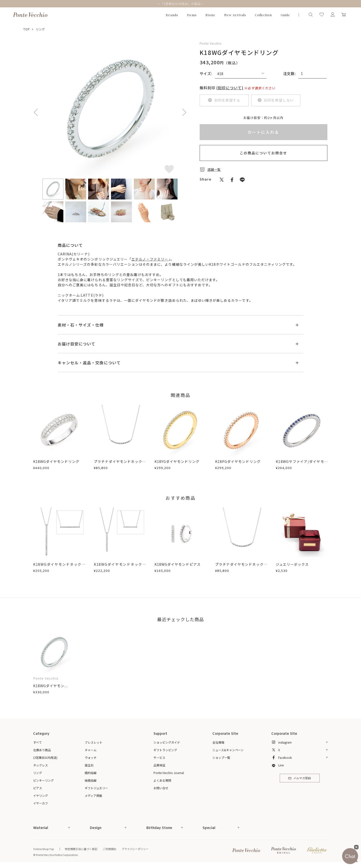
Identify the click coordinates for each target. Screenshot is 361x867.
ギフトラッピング (165, 750)
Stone (210, 15)
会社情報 (218, 742)
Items (192, 15)
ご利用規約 (109, 849)
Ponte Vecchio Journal (168, 773)
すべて (37, 742)
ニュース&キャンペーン (228, 750)
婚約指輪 (91, 773)
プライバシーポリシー (135, 849)
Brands (172, 15)
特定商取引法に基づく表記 (81, 849)
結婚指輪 (91, 780)
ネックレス (40, 765)
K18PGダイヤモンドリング (238, 461)
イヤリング (40, 795)
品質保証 (159, 765)
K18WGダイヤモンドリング (56, 461)
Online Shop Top (43, 849)
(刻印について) (229, 87)
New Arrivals (235, 15)
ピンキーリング (43, 780)
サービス (159, 757)
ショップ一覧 (221, 757)
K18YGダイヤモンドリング (176, 461)
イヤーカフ (40, 803)
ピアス (37, 788)
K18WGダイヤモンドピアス (177, 564)
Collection (263, 15)
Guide (285, 15)
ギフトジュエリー (96, 788)
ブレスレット (93, 742)
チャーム (91, 750)
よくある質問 (162, 780)
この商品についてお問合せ (263, 152)
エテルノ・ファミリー (149, 259)
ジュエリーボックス (292, 564)
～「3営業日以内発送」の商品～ (180, 3)
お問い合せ (160, 788)
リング (40, 29)
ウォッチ (91, 757)
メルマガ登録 (302, 778)
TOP (26, 29)
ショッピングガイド (166, 742)
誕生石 (89, 765)
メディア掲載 (93, 795)
